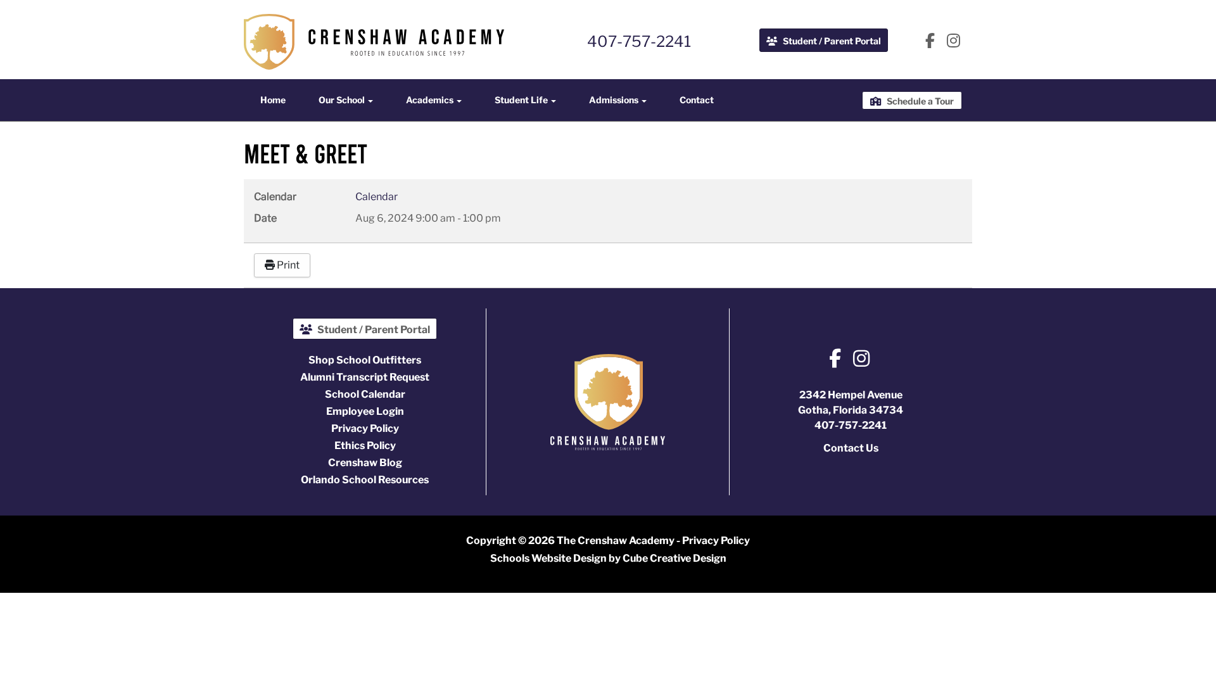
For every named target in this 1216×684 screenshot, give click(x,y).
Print (287, 265)
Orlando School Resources (365, 480)
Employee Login (365, 411)
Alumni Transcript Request (364, 377)
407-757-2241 (639, 41)
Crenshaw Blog (365, 463)
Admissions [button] (614, 99)
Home (273, 99)
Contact (697, 99)
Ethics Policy (365, 446)
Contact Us (850, 448)
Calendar (376, 197)
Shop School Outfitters (364, 360)
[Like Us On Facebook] (930, 41)
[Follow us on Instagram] (953, 41)
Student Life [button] (522, 99)
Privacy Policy (365, 428)
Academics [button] (430, 99)
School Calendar (365, 394)
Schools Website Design (548, 558)
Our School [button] (343, 99)
